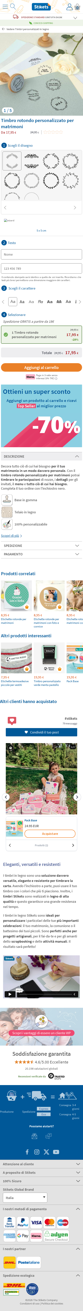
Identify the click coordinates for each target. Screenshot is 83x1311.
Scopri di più (10, 535)
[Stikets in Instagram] (37, 1152)
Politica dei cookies (52, 1303)
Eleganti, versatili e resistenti (31, 864)
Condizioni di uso (30, 1303)
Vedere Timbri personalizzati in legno (27, 29)
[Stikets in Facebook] (27, 1152)
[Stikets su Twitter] (46, 1152)
